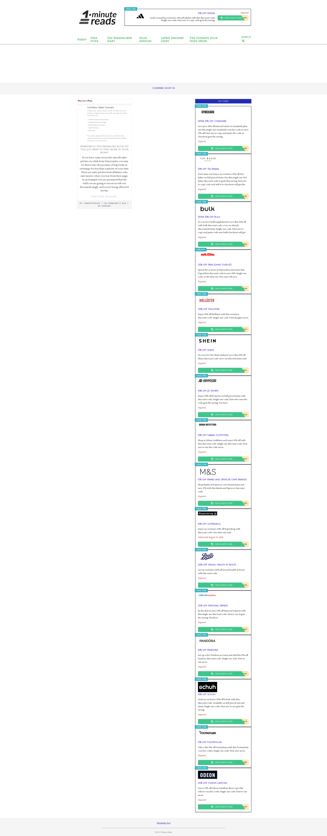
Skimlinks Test (163, 823)
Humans (106, 206)
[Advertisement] (163, 63)
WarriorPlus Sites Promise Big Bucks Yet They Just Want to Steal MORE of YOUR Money (104, 149)
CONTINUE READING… (104, 197)
